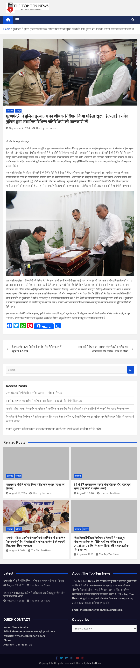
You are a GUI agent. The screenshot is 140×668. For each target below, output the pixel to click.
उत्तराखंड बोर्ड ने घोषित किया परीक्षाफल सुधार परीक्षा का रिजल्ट (34, 392)
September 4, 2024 (19, 128)
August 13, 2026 (86, 493)
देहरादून (18, 111)
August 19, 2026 (18, 493)
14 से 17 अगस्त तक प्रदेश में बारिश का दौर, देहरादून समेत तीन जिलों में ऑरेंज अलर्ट (44, 400)
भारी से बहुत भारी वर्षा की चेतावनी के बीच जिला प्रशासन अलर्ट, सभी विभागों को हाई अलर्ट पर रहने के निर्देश (53, 429)
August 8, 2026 (17, 550)
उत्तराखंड (10, 111)
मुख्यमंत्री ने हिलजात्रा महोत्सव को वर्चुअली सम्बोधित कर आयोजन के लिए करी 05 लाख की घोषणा (103, 349)
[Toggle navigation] (17, 20)
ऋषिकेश (18, 529)
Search (130, 370)
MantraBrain (94, 663)
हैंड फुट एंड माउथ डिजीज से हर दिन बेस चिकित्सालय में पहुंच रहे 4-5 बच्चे (36, 349)
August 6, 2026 (85, 554)
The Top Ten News (46, 128)
